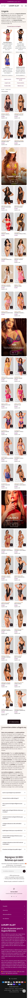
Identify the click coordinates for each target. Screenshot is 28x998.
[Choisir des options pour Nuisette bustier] (11, 479)
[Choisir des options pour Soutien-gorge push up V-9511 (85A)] (11, 705)
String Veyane (17, 630)
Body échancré (5, 431)
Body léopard (17, 657)
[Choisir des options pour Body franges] (24, 598)
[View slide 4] (16, 896)
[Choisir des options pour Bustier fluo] (24, 399)
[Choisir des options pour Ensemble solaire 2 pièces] (24, 307)
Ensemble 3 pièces (18, 431)
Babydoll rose (18, 286)
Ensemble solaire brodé (7, 378)
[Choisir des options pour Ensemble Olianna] (11, 678)
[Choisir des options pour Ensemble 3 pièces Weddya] (11, 571)
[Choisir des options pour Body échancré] (11, 426)
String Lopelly (18, 683)
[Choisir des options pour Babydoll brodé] (24, 372)
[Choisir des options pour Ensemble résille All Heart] (11, 254)
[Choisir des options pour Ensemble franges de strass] (24, 705)
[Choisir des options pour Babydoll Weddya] (24, 254)
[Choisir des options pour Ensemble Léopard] (11, 651)
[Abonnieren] (24, 871)
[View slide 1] (11, 896)
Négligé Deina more (6, 207)
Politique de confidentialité (18, 971)
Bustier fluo (17, 404)
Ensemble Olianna (5, 683)
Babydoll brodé (18, 378)
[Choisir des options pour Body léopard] (24, 651)
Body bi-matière (5, 603)
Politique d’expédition (14, 973)
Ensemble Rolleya (18, 115)
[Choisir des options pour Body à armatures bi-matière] (24, 571)
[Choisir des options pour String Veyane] (24, 625)
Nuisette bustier (5, 485)
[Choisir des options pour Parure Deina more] (24, 136)
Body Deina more (18, 207)
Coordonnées (21, 973)
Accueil (2, 89)
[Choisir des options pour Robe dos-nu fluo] (11, 399)
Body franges (17, 603)
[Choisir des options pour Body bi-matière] (11, 598)
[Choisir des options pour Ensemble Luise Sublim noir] (24, 479)
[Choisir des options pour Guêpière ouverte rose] (11, 307)
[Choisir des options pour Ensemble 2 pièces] (24, 452)
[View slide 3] (15, 896)
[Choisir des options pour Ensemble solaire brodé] (11, 372)
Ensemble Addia (5, 141)
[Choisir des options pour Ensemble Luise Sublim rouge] (11, 545)
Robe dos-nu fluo (5, 404)
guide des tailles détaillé (7, 747)
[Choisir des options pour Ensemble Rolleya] (24, 109)
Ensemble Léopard (5, 657)
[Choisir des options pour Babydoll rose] (24, 280)
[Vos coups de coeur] (4, 6)
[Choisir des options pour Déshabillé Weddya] (11, 280)
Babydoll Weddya (18, 259)
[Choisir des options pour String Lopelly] (24, 678)
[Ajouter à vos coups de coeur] (3, 109)
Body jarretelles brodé (7, 458)
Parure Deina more (19, 141)
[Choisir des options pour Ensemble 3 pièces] (24, 426)
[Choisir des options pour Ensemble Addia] (11, 136)
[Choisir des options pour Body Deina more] (24, 201)
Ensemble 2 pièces (18, 458)
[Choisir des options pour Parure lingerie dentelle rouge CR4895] (11, 228)
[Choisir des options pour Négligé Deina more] (11, 201)
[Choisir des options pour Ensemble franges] (11, 625)
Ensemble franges (5, 630)
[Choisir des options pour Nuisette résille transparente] (11, 109)
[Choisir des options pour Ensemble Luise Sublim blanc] (24, 545)
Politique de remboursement (8, 971)
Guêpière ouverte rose (7, 312)
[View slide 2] (13, 896)
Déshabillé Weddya (6, 286)
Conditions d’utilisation (7, 973)
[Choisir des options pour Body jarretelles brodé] (11, 452)
